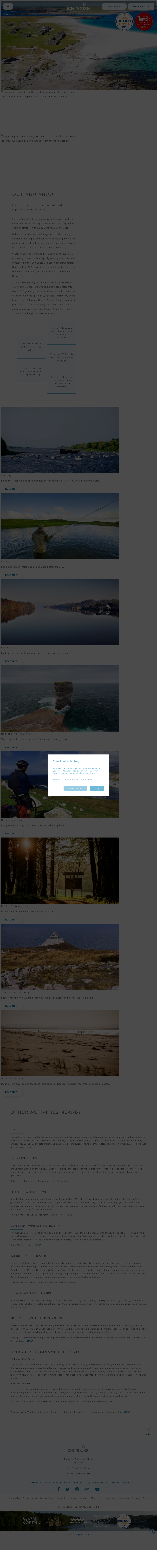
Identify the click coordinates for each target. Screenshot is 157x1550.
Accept (96, 788)
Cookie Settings (75, 788)
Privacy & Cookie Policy (68, 779)
